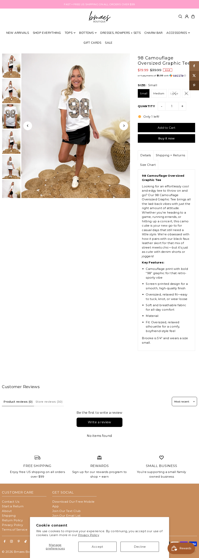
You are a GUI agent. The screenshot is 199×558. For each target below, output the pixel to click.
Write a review (99, 422)
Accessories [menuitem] (176, 33)
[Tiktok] (25, 541)
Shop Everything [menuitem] (47, 33)
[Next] (123, 125)
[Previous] (27, 125)
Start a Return (13, 506)
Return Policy (12, 520)
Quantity (146, 106)
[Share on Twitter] (194, 76)
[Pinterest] (19, 541)
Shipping (9, 515)
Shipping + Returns (170, 155)
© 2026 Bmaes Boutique (21, 552)
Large (174, 93)
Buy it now (166, 138)
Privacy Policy (88, 535)
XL (186, 93)
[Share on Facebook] (194, 66)
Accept (97, 546)
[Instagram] (11, 541)
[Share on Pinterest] (194, 85)
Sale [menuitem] (109, 42)
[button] (166, 75)
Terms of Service (14, 529)
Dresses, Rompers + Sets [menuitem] (120, 33)
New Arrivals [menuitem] (17, 33)
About (7, 511)
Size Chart (148, 165)
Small (143, 93)
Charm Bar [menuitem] (153, 33)
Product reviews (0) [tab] (17, 401)
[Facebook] (4, 541)
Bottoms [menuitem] (86, 33)
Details (145, 155)
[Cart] (193, 16)
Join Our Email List (66, 515)
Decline (140, 546)
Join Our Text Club (66, 511)
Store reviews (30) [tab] (49, 401)
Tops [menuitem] (69, 33)
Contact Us (10, 501)
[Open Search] (180, 16)
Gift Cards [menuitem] (92, 42)
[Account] (187, 16)
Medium (158, 93)
